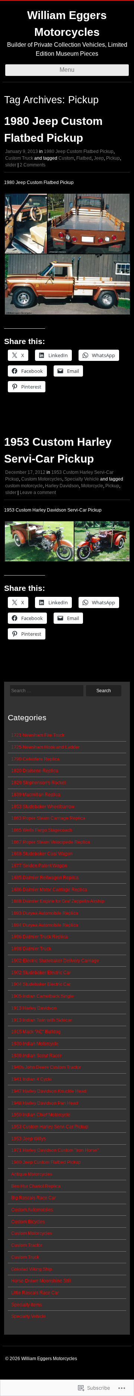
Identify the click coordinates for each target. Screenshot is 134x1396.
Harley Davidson (62, 485)
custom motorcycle (24, 485)
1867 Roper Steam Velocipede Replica (50, 842)
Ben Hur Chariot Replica (36, 1186)
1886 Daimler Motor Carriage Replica (49, 889)
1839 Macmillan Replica (35, 794)
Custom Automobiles (32, 1209)
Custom (66, 158)
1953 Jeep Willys (28, 1138)
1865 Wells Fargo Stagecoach (41, 830)
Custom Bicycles (28, 1221)
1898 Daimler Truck (31, 948)
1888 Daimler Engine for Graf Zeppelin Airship (57, 901)
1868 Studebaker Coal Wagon (42, 853)
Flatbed (84, 158)
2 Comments (32, 165)
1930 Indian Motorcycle (34, 1043)
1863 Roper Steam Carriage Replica (48, 818)
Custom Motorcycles (41, 479)
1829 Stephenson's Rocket (38, 782)
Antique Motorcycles (31, 1174)
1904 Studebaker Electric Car (41, 984)
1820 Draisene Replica (34, 770)
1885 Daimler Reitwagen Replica (45, 877)
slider (10, 165)
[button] (25, 223)
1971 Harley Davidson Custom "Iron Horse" (55, 1150)
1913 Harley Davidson (34, 1008)
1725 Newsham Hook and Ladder (45, 747)
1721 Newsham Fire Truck (37, 735)
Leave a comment (38, 492)
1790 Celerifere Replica (35, 759)
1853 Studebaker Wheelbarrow (42, 806)
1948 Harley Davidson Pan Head (44, 1103)
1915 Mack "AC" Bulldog (36, 1031)
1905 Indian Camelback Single (42, 996)
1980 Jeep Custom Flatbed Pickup (79, 151)
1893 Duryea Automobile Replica (44, 913)
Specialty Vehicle (81, 479)
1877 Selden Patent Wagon (39, 865)
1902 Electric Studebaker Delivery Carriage (55, 960)
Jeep (99, 158)
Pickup (113, 158)
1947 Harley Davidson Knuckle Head (48, 1091)
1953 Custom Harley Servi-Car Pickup (49, 1126)
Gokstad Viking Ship (31, 1269)
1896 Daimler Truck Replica (39, 936)
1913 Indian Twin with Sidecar (41, 1020)
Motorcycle (92, 485)
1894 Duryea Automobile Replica (44, 925)
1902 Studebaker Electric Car (41, 972)
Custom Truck (19, 158)
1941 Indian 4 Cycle (31, 1079)
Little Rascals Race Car (35, 1292)
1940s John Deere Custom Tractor (46, 1067)
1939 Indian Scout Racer (36, 1055)
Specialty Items (26, 1304)
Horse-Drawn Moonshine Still (41, 1280)
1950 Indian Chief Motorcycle (40, 1114)
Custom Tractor (26, 1245)
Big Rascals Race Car (33, 1197)
